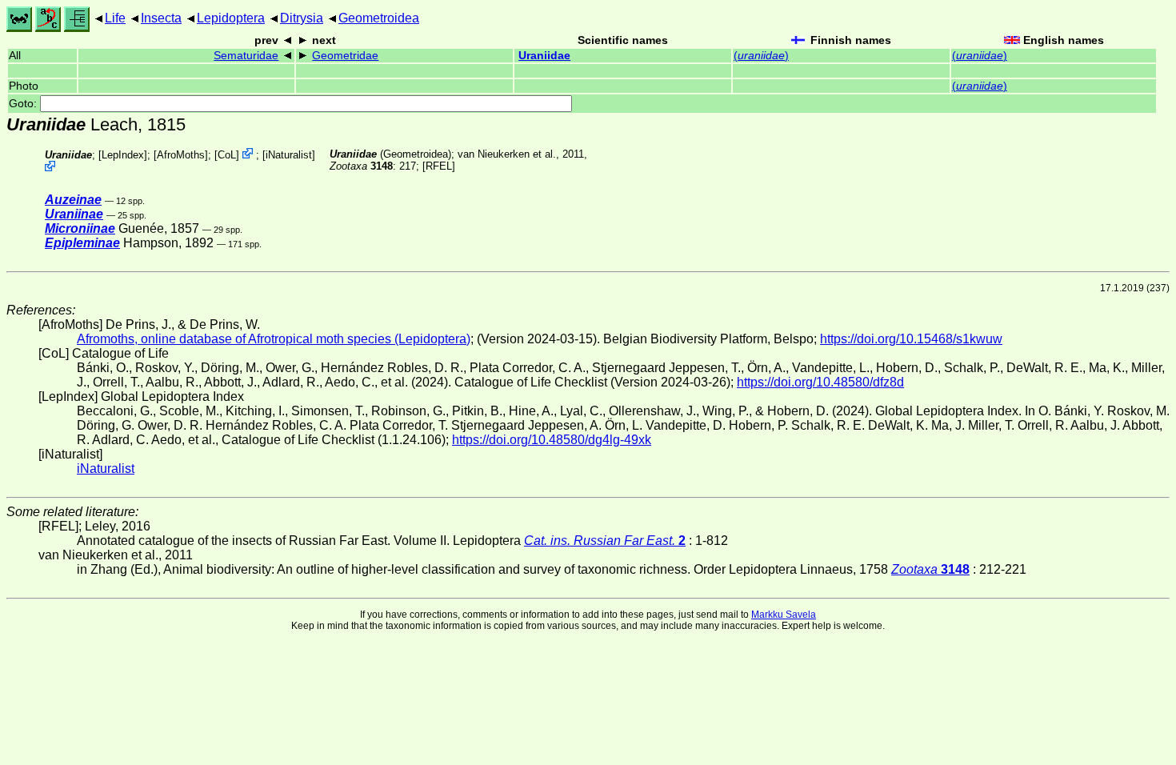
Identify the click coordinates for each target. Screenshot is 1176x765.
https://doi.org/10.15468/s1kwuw (911, 339)
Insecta (161, 18)
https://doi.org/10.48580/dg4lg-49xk (551, 440)
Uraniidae (544, 56)
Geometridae (345, 56)
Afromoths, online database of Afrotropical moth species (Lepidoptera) (273, 339)
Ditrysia (301, 18)
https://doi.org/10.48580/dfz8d (820, 382)
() (761, 56)
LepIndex (123, 155)
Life (115, 18)
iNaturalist (289, 155)
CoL (227, 155)
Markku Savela (783, 614)
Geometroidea (378, 18)
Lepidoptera (231, 18)
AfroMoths (181, 155)
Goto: (24, 104)
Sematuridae (246, 56)
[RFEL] (438, 166)
